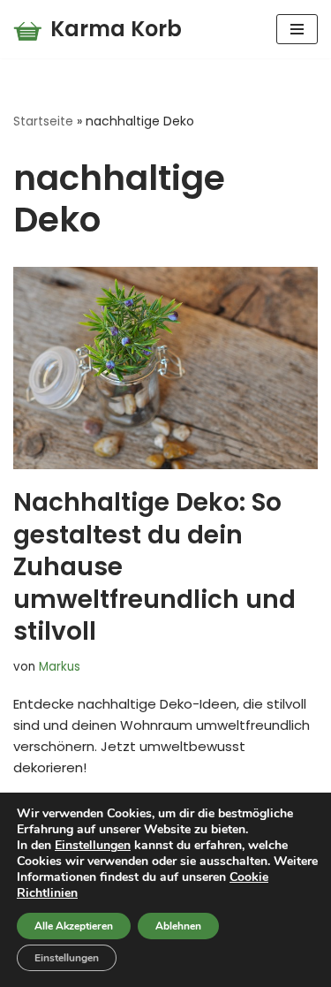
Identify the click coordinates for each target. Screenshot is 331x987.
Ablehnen (178, 926)
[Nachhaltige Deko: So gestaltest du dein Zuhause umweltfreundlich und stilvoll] (165, 368)
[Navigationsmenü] (297, 29)
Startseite (43, 121)
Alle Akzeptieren (73, 926)
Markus (59, 666)
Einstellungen (93, 846)
